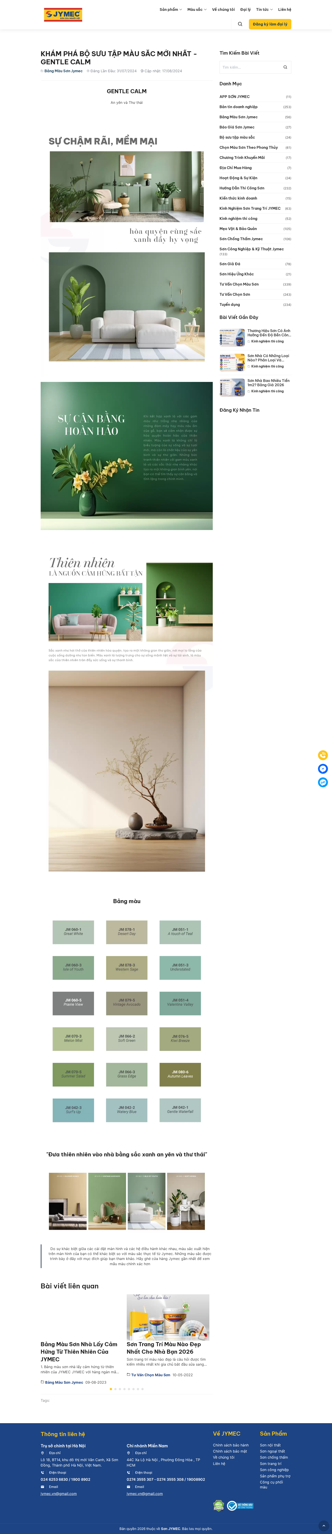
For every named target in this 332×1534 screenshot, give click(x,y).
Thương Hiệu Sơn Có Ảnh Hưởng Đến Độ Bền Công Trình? (269, 333)
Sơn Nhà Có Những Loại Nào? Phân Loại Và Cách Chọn (268, 358)
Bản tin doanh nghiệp (239, 107)
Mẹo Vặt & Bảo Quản (238, 228)
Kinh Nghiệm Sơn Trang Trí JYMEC (250, 208)
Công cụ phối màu (271, 1484)
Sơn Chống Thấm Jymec (241, 239)
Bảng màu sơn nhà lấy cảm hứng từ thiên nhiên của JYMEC (79, 1352)
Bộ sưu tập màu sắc (237, 137)
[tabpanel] (84, 1339)
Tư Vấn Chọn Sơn (235, 294)
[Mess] (323, 768)
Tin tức (262, 9)
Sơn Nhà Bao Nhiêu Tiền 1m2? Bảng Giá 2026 (269, 383)
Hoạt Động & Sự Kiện (238, 178)
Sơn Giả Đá (230, 264)
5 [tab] (129, 1389)
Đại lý (245, 9)
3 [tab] (120, 1389)
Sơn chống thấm (274, 1457)
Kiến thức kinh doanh (238, 198)
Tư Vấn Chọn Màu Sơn (150, 1375)
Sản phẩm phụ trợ (275, 1476)
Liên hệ (284, 9)
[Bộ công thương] (240, 1506)
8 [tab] (142, 1389)
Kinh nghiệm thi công (238, 218)
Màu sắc (195, 9)
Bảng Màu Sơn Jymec (63, 71)
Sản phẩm (169, 9)
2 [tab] (115, 1389)
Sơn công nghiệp (274, 1469)
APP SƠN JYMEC (235, 96)
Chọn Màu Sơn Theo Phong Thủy (249, 147)
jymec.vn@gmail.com (59, 1493)
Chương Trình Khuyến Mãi (242, 157)
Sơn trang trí (270, 1463)
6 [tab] (133, 1389)
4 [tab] (124, 1389)
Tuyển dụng (230, 304)
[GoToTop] (323, 1525)
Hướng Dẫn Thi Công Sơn (242, 188)
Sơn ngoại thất (272, 1451)
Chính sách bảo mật (230, 1451)
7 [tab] (138, 1389)
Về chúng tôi (223, 9)
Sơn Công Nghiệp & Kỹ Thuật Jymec (252, 249)
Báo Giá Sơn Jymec (237, 127)
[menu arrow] (180, 9)
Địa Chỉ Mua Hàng (236, 167)
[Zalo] (323, 782)
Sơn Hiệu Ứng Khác (237, 274)
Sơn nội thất (270, 1445)
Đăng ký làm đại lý (270, 24)
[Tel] (323, 755)
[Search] (240, 24)
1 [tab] (111, 1389)
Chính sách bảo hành (231, 1445)
